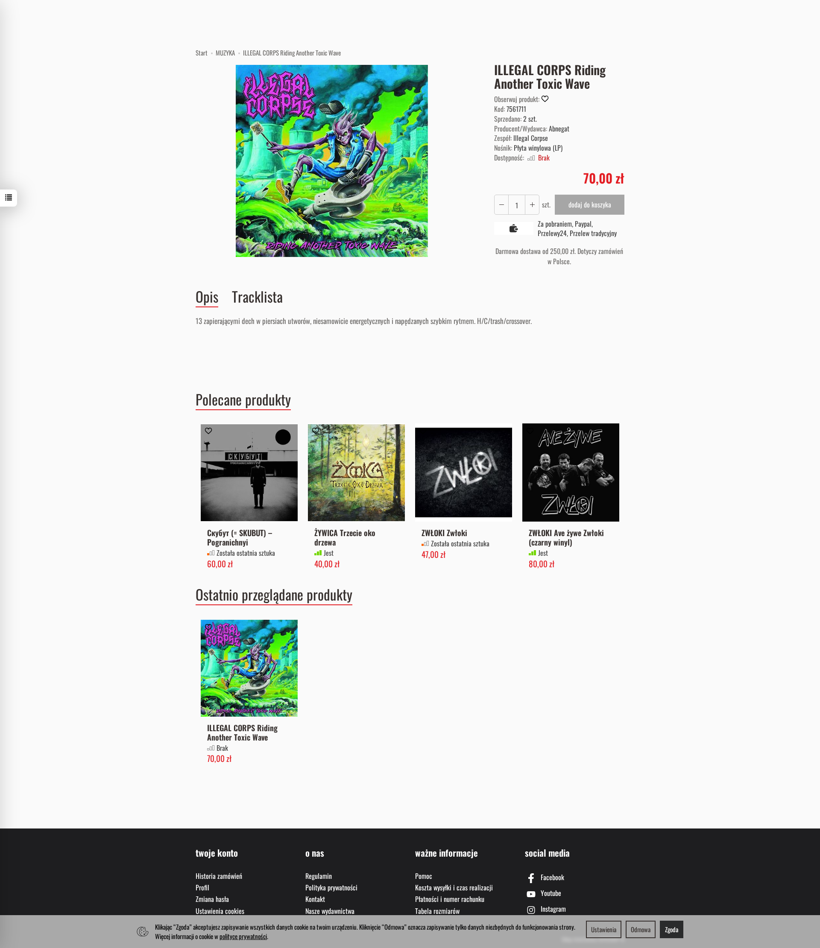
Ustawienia (603, 929)
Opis (207, 296)
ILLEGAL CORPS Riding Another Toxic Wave (242, 732)
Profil (202, 887)
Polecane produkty (243, 399)
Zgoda (671, 929)
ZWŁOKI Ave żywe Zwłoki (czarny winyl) (566, 537)
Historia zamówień (219, 876)
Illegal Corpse (530, 138)
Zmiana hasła (212, 899)
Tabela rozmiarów (437, 911)
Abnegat (559, 128)
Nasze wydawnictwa (329, 911)
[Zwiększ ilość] (501, 205)
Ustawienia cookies (220, 911)
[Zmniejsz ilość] (532, 205)
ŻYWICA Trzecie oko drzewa (344, 537)
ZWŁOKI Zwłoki (444, 532)
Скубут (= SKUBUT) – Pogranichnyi (239, 537)
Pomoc (423, 876)
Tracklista (257, 296)
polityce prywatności (243, 936)
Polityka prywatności (331, 887)
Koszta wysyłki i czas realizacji (454, 887)
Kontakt (315, 899)
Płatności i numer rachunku (449, 899)
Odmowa (640, 929)
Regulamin (318, 876)
